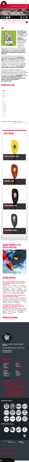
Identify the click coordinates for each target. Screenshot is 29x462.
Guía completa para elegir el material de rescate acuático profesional (14, 296)
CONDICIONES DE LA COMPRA (9, 453)
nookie (14, 389)
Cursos (5, 366)
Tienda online (16, 20)
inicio (9, 20)
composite (23, 385)
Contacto (18, 376)
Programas (6, 367)
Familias (5, 372)
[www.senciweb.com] (11, 442)
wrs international (14, 395)
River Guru (19, 362)
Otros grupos (6, 375)
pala (4, 385)
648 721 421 (21, 348)
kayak (6, 382)
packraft (9, 380)
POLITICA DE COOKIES (7, 457)
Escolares (5, 370)
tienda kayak (18, 380)
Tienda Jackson (20, 368)
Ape (23, 20)
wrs (24, 392)
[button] (2, 12)
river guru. (21, 386)
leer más (21, 293)
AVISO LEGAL (5, 448)
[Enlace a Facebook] (24, 17)
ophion (16, 386)
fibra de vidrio (8, 386)
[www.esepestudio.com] (21, 442)
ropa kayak (14, 388)
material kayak (22, 382)
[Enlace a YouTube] (21, 17)
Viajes (4, 365)
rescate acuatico (14, 394)
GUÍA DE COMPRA (14, 448)
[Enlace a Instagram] (26, 17)
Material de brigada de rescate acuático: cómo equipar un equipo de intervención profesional (14, 283)
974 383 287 (13, 348)
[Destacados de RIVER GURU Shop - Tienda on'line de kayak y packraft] (14, 12)
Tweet (12, 122)
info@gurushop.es (7, 350)
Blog (17, 369)
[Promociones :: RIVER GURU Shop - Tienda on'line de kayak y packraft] (14, 262)
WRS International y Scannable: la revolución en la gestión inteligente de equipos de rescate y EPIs (13, 306)
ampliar (25, 397)
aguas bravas (13, 385)
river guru (14, 382)
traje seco (20, 388)
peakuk (8, 388)
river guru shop (13, 391)
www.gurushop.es (7, 352)
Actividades (6, 362)
